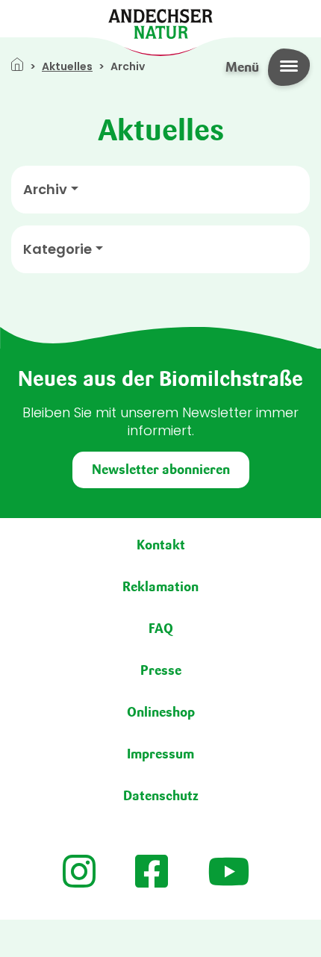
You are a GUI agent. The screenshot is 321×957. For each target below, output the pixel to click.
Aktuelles (67, 66)
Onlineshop (161, 712)
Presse (160, 670)
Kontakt (161, 545)
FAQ (161, 628)
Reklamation (160, 587)
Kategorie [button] (57, 249)
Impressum (160, 754)
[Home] (160, 22)
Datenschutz (161, 796)
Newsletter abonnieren (161, 469)
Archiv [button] (45, 190)
